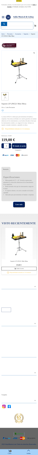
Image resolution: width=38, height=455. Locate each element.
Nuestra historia (8, 386)
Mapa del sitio (7, 380)
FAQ (5, 291)
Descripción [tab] (5, 169)
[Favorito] (2, 110)
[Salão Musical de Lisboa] (8, 17)
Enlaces (5, 294)
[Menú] (3, 17)
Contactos (6, 378)
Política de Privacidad (10, 297)
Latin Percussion (10, 107)
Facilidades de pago (9, 305)
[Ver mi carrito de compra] (35, 25)
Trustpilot (4, 395)
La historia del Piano (9, 388)
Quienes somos (8, 383)
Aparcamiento (7, 302)
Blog (4, 391)
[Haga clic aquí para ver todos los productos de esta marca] (8, 45)
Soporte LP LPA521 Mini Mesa (19, 261)
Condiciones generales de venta (13, 299)
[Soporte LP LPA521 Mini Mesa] (34, 52)
